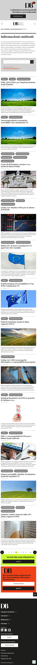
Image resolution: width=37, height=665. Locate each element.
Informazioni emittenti (16, 29)
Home (2, 29)
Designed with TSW (6, 658)
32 (30, 552)
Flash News (7, 29)
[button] (18, 68)
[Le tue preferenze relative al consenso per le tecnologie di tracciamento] (34, 662)
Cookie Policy (4, 656)
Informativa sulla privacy (7, 653)
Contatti (3, 650)
